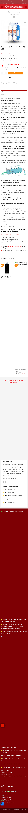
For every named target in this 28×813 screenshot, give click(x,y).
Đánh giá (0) (4, 94)
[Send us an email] (10, 482)
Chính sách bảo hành (10, 502)
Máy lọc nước (15, 12)
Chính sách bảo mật (10, 489)
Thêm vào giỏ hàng (16, 73)
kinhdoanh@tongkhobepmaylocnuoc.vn (15, 767)
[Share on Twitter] (7, 83)
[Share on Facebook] (5, 83)
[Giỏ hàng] (25, 7)
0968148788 (9, 66)
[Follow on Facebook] (4, 482)
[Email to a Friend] (10, 83)
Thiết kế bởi (14, 811)
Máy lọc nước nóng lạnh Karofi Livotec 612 (6, 277)
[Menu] (2, 7)
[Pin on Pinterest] (13, 83)
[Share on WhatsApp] (2, 83)
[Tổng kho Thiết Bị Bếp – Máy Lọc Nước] (14, 6)
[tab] (14, 91)
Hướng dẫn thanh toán (10, 499)
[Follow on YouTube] (12, 482)
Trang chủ (6, 12)
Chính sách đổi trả (9, 492)
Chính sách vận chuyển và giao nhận (14, 495)
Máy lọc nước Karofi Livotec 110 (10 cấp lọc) (21, 371)
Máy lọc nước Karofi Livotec (11, 80)
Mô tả (2, 91)
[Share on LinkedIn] (15, 83)
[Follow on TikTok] (7, 482)
